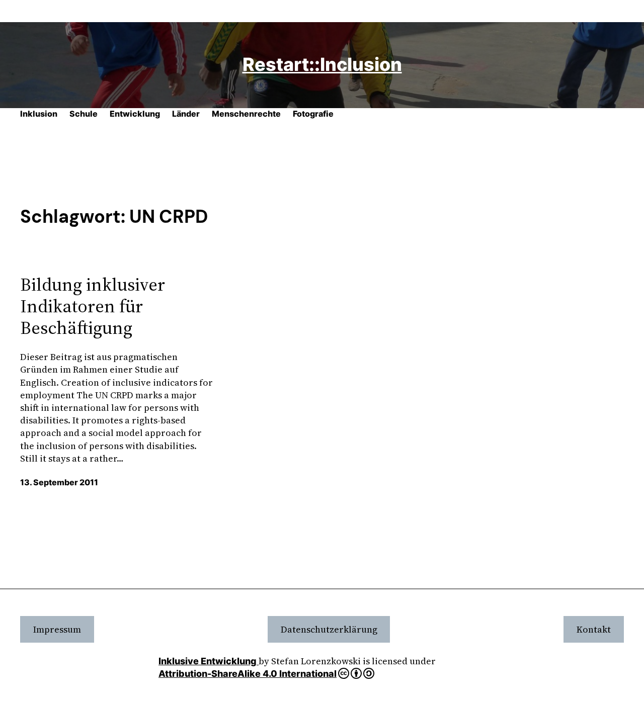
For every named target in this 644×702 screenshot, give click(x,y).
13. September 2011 (59, 482)
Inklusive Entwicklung (208, 661)
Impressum (57, 629)
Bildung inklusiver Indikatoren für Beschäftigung (92, 306)
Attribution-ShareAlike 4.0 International (247, 673)
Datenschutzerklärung (329, 629)
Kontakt (594, 629)
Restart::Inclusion (322, 64)
